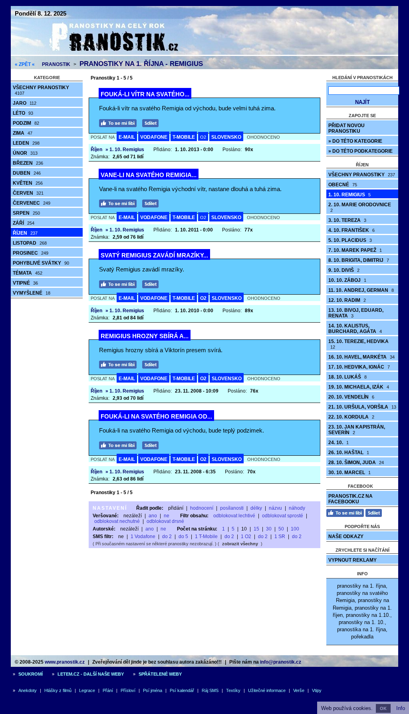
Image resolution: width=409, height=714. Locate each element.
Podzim (26, 123)
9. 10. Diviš (343, 270)
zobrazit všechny (240, 543)
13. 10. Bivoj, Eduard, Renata (355, 313)
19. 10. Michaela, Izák (358, 387)
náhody (297, 508)
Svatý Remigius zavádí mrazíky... (154, 255)
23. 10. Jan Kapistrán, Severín (356, 429)
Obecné (342, 184)
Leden (26, 143)
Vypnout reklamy (352, 560)
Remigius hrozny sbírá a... (145, 336)
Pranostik (56, 64)
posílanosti (232, 508)
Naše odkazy (345, 536)
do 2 (167, 536)
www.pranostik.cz (65, 662)
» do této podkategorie (360, 151)
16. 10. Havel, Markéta (361, 357)
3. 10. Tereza (347, 220)
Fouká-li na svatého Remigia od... (156, 416)
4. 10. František (351, 230)
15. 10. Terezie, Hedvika (358, 344)
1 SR (279, 536)
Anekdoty (27, 690)
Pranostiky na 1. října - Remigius (141, 64)
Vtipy (317, 690)
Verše (298, 690)
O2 (203, 137)
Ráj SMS (210, 690)
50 (281, 529)
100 (295, 529)
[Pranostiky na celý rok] (105, 53)
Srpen (26, 213)
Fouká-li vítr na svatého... (145, 94)
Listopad (30, 243)
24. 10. (338, 442)
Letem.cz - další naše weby (91, 674)
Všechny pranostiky (41, 90)
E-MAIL (127, 137)
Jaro (24, 103)
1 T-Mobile (206, 536)
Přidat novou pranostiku (346, 128)
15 (256, 529)
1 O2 (246, 536)
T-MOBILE (184, 137)
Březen (28, 163)
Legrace (87, 690)
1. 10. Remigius (349, 194)
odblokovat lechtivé (234, 516)
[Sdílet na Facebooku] (152, 122)
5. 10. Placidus (350, 240)
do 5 (183, 536)
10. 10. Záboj (347, 280)
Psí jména (152, 690)
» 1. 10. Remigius (124, 149)
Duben (27, 173)
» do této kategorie (355, 141)
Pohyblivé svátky (41, 263)
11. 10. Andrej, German (361, 290)
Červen (28, 193)
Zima (22, 133)
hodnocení (201, 508)
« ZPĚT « (25, 64)
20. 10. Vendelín (351, 397)
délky (256, 508)
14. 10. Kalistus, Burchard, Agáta (355, 328)
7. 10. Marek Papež (355, 250)
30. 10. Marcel (349, 472)
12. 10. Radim (347, 300)
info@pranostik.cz (280, 662)
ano (153, 516)
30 (269, 529)
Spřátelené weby (160, 674)
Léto (23, 113)
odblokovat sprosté (282, 516)
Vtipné (25, 283)
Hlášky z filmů (57, 690)
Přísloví (128, 690)
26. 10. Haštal (348, 452)
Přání (108, 690)
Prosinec (30, 253)
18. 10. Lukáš (347, 377)
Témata (27, 273)
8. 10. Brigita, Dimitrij (358, 260)
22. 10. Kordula (351, 417)
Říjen (25, 233)
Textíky (233, 690)
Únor (25, 153)
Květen (28, 183)
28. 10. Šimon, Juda (356, 462)
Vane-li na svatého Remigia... (149, 175)
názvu (275, 508)
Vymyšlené (31, 293)
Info (400, 708)
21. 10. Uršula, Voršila (362, 407)
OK (383, 708)
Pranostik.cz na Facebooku (350, 499)
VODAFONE (153, 137)
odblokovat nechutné (117, 521)
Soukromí (30, 674)
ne (166, 516)
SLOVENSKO (226, 137)
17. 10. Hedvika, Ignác (359, 367)
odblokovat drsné (165, 521)
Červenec (31, 203)
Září (23, 223)
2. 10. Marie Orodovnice (359, 207)
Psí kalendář (182, 690)
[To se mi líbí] (120, 122)
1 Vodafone (143, 536)
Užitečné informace (267, 690)
